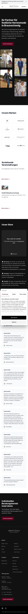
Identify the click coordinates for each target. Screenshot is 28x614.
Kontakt (24, 6)
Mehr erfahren (6, 179)
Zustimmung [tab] (5, 294)
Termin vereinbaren (7, 43)
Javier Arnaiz (17, 552)
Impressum (15, 566)
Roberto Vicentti (17, 549)
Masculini (16, 543)
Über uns (18, 44)
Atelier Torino (5, 543)
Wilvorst (3, 546)
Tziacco (3, 552)
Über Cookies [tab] (23, 294)
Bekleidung (4, 560)
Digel (3, 549)
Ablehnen (14, 322)
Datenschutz (15, 569)
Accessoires (4, 563)
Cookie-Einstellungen (17, 572)
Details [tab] (14, 294)
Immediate (16, 546)
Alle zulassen (14, 317)
